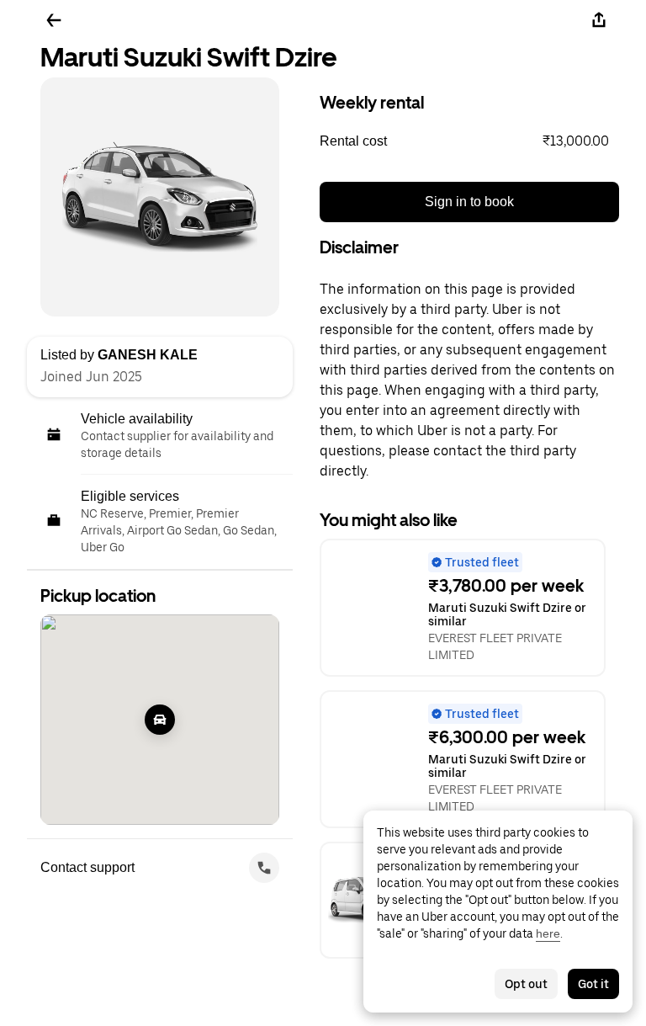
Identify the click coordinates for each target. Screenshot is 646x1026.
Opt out (526, 984)
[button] (469, 141)
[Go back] (54, 20)
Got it (593, 984)
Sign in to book (469, 201)
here (548, 933)
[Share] (599, 20)
